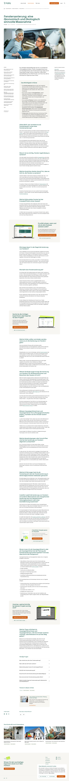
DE (4, 778)
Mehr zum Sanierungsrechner (45, 238)
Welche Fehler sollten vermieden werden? (7, 87)
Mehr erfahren (51, 773)
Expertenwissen (31, 3)
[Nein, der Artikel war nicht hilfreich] (23, 714)
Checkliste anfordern (37, 538)
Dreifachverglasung (23, 193)
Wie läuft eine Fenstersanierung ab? (9, 84)
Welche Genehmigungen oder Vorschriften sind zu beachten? (9, 96)
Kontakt (46, 763)
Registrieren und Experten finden (20, 327)
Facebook (59, 758)
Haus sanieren (21, 8)
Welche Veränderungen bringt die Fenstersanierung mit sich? (9, 90)
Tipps (5, 107)
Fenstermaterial (43, 352)
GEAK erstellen (35, 566)
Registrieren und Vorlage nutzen (20, 617)
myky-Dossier (23, 3)
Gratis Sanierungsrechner (38, 541)
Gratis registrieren (54, 3)
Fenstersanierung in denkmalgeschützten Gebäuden (9, 99)
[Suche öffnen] (64, 3)
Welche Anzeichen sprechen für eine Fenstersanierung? (9, 75)
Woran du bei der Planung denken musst (8, 105)
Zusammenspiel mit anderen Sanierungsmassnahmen (8, 102)
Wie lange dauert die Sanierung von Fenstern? (9, 81)
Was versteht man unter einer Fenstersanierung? (8, 70)
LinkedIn (59, 757)
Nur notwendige (43, 776)
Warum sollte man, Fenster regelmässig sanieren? (8, 72)
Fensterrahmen (43, 184)
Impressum (47, 758)
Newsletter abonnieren (9, 768)
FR (6, 778)
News (46, 757)
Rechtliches (47, 760)
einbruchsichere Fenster (28, 405)
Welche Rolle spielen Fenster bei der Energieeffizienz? (9, 78)
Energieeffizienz (41, 157)
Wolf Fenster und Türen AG (60, 73)
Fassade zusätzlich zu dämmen (38, 516)
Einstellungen (52, 776)
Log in (61, 3)
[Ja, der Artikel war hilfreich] (20, 714)
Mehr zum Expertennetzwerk (19, 330)
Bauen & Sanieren (15, 8)
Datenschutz (47, 762)
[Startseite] (4, 8)
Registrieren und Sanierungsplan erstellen (47, 235)
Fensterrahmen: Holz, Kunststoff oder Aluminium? (55, 741)
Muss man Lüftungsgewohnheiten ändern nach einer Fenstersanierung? (9, 93)
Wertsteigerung (36, 391)
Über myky (38, 3)
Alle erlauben (61, 776)
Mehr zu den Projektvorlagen (19, 620)
